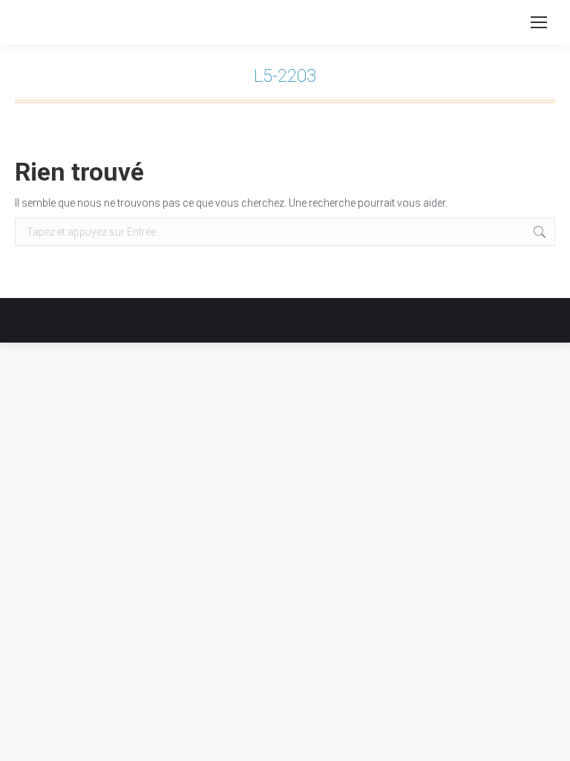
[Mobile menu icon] (538, 22)
